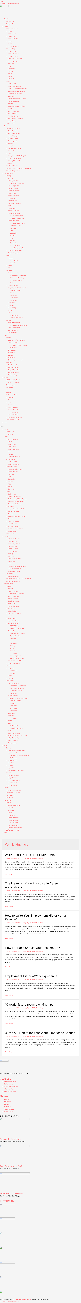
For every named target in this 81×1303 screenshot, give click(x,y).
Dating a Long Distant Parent (17, 88)
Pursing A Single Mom (15, 93)
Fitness (10, 268)
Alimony (10, 143)
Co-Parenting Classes (13, 171)
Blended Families (13, 365)
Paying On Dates (13, 101)
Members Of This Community (19, 345)
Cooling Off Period (14, 161)
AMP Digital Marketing (23, 1299)
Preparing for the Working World (18, 288)
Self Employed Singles (13, 420)
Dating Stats (12, 83)
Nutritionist (11, 405)
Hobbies (10, 205)
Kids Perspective (13, 372)
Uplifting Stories (13, 342)
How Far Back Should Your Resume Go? (32, 948)
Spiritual (8, 337)
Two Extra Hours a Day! (11, 1166)
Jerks (9, 66)
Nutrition (11, 258)
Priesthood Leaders (12, 166)
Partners (9, 392)
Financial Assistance (16, 317)
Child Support (12, 141)
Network (5, 1096)
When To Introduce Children (17, 106)
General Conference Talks (16, 340)
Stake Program (13, 285)
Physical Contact (13, 116)
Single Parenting (13, 367)
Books (10, 31)
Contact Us (9, 24)
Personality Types (11, 56)
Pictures (10, 44)
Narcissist (11, 63)
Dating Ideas (12, 36)
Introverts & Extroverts (15, 58)
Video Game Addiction (17, 248)
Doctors (10, 402)
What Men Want (13, 330)
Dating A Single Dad (14, 86)
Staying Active (12, 350)
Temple (10, 103)
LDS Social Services (14, 158)
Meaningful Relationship (17, 183)
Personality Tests (15, 225)
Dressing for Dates (14, 46)
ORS (9, 153)
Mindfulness (12, 193)
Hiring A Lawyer (13, 136)
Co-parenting (12, 332)
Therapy (10, 178)
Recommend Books (14, 213)
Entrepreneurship (13, 273)
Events (6, 377)
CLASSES (5, 1078)
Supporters (7, 390)
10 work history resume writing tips (29, 1004)
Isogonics (13, 263)
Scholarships (14, 315)
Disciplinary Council (14, 203)
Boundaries (11, 96)
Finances (11, 305)
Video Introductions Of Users (17, 98)
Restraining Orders (14, 133)
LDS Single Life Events (13, 380)
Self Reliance (10, 270)
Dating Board (10, 123)
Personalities (12, 208)
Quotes (10, 355)
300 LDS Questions (16, 215)
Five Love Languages (17, 218)
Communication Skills (15, 250)
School (10, 313)
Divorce (6, 126)
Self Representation (14, 148)
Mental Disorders (13, 195)
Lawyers (11, 397)
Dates (8, 81)
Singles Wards (10, 385)
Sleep (10, 265)
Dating (6, 26)
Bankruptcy (11, 151)
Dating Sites (12, 34)
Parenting (9, 362)
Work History (14, 298)
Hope (5, 335)
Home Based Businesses (18, 275)
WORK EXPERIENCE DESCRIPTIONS (30, 855)
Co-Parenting (12, 375)
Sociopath (11, 78)
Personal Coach (13, 410)
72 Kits (10, 310)
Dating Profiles (12, 51)
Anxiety (10, 71)
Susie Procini (14, 412)
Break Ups (11, 198)
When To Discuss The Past (16, 91)
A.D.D (10, 73)
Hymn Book (11, 357)
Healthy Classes (13, 180)
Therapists (11, 400)
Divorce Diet (14, 260)
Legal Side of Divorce (13, 128)
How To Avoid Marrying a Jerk (17, 325)
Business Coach (13, 415)
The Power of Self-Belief (11, 1193)
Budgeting (11, 303)
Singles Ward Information (16, 360)
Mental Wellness (13, 188)
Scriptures (13, 347)
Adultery (10, 108)
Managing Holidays (14, 210)
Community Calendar (13, 382)
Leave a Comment (11, 858)
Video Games (12, 121)
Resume (12, 293)
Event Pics (9, 387)
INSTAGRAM (7, 1201)
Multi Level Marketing (17, 278)
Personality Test (13, 61)
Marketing (13, 283)
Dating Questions (13, 54)
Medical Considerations (15, 118)
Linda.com (13, 300)
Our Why (7, 19)
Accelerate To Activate (10, 1139)
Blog (5, 422)
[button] (40, 427)
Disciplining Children (14, 370)
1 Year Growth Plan (14, 322)
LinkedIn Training (15, 290)
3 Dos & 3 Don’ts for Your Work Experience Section (40, 1033)
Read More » (9, 874)
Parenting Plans (13, 131)
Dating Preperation (12, 29)
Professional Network (13, 395)
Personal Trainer (13, 407)
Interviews (13, 295)
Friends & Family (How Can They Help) (18, 168)
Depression (11, 68)
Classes (8, 320)
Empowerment (8, 173)
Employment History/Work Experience (31, 976)
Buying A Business (16, 280)
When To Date (12, 200)
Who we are (10, 21)
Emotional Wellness (14, 190)
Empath (10, 76)
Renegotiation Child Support (17, 156)
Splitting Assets (13, 138)
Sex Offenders (12, 113)
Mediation (11, 146)
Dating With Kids (13, 39)
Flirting (10, 41)
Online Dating (10, 49)
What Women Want (14, 327)
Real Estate (9, 163)
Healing (8, 175)
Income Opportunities (15, 417)
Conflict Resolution (14, 253)
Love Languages (13, 111)
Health (8, 255)
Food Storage (12, 308)
